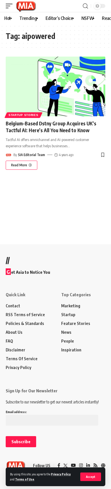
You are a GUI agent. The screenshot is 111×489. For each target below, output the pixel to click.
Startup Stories (23, 115)
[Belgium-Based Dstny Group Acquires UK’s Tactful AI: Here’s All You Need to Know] (55, 86)
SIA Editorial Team (31, 155)
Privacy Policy (61, 474)
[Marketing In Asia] (25, 6)
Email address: (16, 412)
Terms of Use (24, 479)
